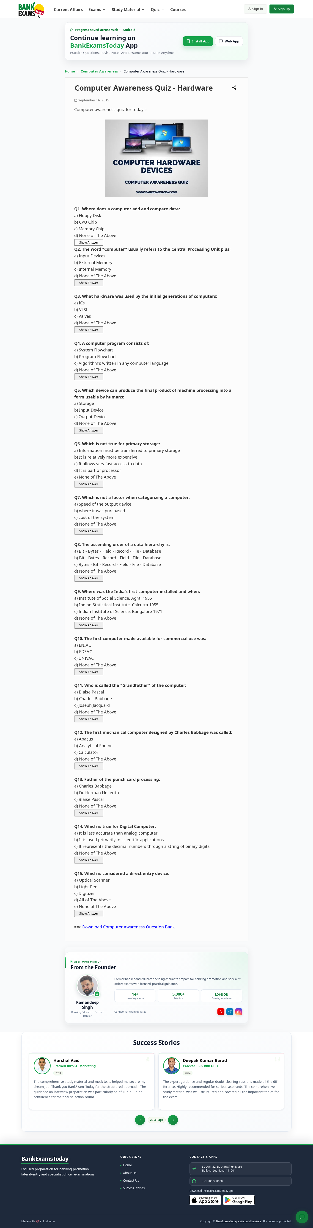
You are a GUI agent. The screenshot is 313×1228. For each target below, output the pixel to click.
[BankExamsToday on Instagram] (238, 1011)
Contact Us (131, 1180)
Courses (178, 9)
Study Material (126, 9)
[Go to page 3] (173, 1120)
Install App (200, 41)
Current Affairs (68, 9)
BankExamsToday (45, 1158)
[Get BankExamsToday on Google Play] (239, 1200)
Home (70, 71)
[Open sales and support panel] (302, 1217)
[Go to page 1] (140, 1120)
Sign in (257, 9)
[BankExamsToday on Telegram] (229, 1011)
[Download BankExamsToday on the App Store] (205, 1200)
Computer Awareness (99, 71)
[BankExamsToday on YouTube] (221, 1011)
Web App (232, 41)
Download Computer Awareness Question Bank (128, 927)
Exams (94, 9)
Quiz (155, 9)
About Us (129, 1173)
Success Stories (134, 1188)
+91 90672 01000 (213, 1181)
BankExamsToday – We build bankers (238, 1221)
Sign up (284, 9)
